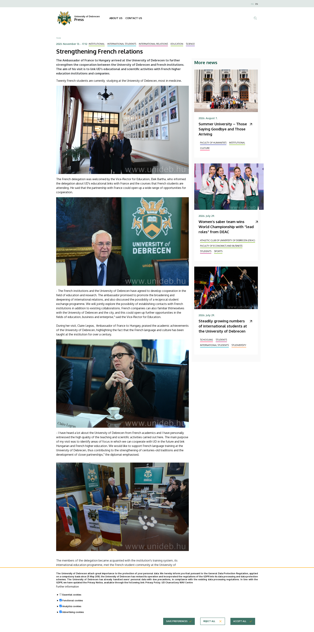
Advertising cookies (73, 612)
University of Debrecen (87, 16)
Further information (67, 586)
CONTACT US (133, 18)
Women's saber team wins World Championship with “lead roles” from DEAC (226, 226)
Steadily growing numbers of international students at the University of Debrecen (223, 326)
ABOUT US (115, 18)
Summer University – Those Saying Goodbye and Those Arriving (223, 128)
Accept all (239, 621)
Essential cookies (71, 594)
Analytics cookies (71, 606)
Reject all (209, 621)
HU (252, 4)
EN (256, 4)
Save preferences (177, 621)
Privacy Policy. (153, 582)
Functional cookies (72, 600)
